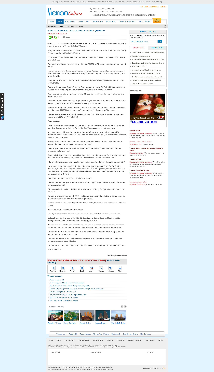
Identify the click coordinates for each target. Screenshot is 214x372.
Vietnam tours (61, 334)
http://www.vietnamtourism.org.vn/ (141, 173)
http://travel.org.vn (135, 144)
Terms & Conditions (151, 7)
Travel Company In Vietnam (91, 2)
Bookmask (110, 271)
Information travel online (138, 182)
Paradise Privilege (54, 323)
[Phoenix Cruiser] (87, 315)
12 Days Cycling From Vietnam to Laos (63, 292)
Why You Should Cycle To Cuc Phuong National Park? (68, 295)
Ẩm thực (122, 2)
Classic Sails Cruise (118, 323)
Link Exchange (145, 334)
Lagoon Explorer (101, 323)
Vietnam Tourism (131, 2)
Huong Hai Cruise (70, 323)
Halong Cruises (76, 2)
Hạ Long (55, 2)
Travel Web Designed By (153, 368)
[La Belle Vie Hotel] (148, 122)
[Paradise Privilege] (55, 315)
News (72, 26)
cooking (69, 169)
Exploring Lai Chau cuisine (141, 56)
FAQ (141, 7)
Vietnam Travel (64, 2)
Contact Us (120, 340)
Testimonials (116, 334)
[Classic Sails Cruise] (118, 315)
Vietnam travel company (76, 367)
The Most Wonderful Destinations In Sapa (64, 301)
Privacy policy (149, 340)
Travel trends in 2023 (57, 280)
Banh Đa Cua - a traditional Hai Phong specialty (148, 53)
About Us (110, 340)
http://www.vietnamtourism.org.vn (141, 133)
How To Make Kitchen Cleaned (142, 84)
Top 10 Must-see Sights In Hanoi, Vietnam (64, 298)
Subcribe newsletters (130, 334)
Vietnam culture (97, 340)
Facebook (53, 271)
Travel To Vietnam (144, 2)
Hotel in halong (157, 2)
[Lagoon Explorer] (102, 315)
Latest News (138, 48)
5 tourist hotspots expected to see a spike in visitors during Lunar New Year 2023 (77, 289)
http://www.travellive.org (137, 184)
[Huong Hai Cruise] (71, 315)
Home (64, 26)
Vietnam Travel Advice (101, 334)
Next (125, 306)
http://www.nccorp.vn (136, 153)
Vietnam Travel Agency (110, 2)
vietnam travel (135, 131)
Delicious (100, 271)
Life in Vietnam (70, 340)
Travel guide (73, 334)
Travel (80, 26)
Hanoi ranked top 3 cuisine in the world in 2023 (148, 59)
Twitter (72, 271)
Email (82, 271)
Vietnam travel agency (93, 367)
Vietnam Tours (107, 367)
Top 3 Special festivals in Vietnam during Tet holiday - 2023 (70, 286)
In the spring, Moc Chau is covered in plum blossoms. (68, 283)
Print (119, 271)
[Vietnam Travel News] (65, 12)
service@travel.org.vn (105, 347)
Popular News (157, 48)
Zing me (63, 271)
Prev (122, 306)
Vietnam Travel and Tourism (139, 171)
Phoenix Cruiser (85, 323)
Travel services (85, 334)
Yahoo (91, 271)
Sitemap (163, 7)
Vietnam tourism (135, 159)
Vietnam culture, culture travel (140, 142)
